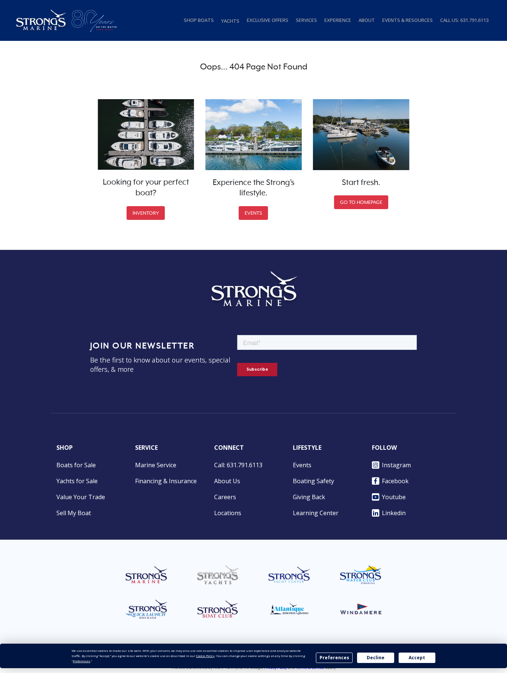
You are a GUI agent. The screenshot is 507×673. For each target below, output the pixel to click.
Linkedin (394, 513)
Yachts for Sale (77, 481)
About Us (227, 481)
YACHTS (230, 20)
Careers (225, 497)
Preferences (334, 657)
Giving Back (309, 497)
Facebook (395, 481)
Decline (376, 657)
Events (302, 465)
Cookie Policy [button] (205, 656)
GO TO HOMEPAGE (361, 202)
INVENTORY (146, 213)
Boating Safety (313, 481)
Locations (227, 513)
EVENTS (253, 213)
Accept (417, 657)
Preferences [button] (81, 661)
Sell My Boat (73, 513)
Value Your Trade (80, 497)
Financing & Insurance (166, 481)
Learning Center (315, 513)
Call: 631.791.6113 (238, 465)
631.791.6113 (474, 20)
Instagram (396, 465)
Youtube (394, 497)
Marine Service (155, 465)
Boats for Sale (76, 465)
